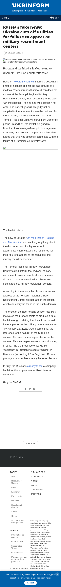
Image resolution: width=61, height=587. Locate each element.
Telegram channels (23, 81)
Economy (15, 492)
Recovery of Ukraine (16, 482)
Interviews (36, 476)
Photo (34, 481)
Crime (14, 516)
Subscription (17, 11)
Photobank (42, 11)
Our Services (17, 552)
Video (33, 485)
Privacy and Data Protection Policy (35, 578)
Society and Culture (16, 506)
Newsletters (30, 11)
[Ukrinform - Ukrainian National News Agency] (30, 5)
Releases (35, 494)
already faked (35, 366)
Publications (37, 472)
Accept (30, 583)
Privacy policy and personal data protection (19, 559)
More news (30, 443)
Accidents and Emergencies (17, 521)
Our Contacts (17, 541)
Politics (14, 487)
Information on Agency (17, 536)
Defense (15, 500)
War (13, 476)
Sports (14, 511)
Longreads (36, 490)
